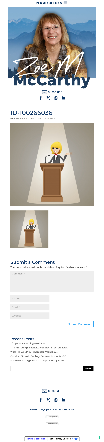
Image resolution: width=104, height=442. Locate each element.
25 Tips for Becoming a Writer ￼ (27, 343)
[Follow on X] (48, 98)
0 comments (49, 118)
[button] (65, 2)
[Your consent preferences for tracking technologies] (99, 437)
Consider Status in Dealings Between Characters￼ (38, 356)
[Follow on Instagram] (56, 98)
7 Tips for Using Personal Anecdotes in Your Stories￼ (38, 347)
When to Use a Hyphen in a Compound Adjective (37, 360)
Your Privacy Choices (60, 438)
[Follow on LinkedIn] (63, 98)
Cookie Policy (52, 424)
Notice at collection (36, 438)
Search (88, 368)
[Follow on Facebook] (40, 98)
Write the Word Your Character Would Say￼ (34, 351)
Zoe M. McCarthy (21, 118)
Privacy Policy (52, 417)
